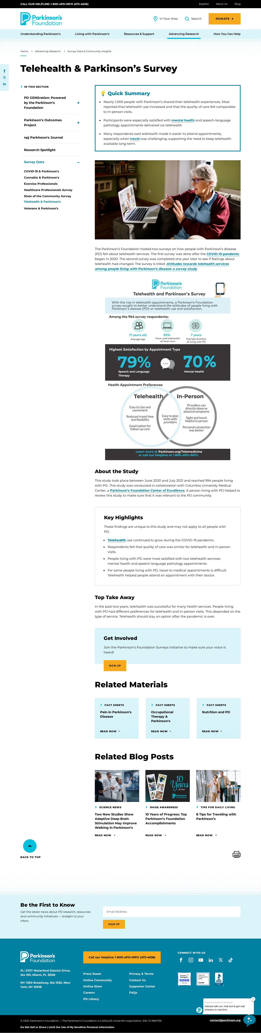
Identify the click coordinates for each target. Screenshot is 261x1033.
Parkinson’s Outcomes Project (43, 122)
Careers (89, 992)
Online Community (97, 980)
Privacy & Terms (141, 974)
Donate (223, 18)
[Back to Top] (30, 846)
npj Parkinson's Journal (43, 137)
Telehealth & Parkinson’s (42, 201)
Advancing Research (48, 51)
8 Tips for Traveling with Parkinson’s (216, 816)
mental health (183, 120)
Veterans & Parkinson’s (41, 208)
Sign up (115, 665)
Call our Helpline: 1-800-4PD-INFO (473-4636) (54, 4)
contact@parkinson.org (225, 1020)
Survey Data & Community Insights (90, 51)
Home (24, 51)
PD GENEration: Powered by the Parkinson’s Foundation (45, 103)
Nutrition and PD (216, 712)
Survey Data (34, 162)
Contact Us (137, 980)
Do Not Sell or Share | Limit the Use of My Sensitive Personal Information (67, 1027)
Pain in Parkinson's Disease (116, 714)
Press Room (92, 974)
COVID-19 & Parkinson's (41, 171)
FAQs (133, 992)
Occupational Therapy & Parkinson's (162, 716)
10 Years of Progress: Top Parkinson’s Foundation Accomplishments (166, 818)
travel (135, 139)
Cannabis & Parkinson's (41, 177)
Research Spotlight (40, 150)
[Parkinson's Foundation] (41, 18)
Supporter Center (142, 986)
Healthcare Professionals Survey (48, 190)
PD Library (91, 999)
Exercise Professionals (41, 183)
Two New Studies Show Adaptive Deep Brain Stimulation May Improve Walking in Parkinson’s (116, 821)
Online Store (92, 986)
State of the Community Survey (47, 196)
